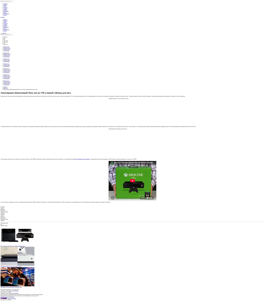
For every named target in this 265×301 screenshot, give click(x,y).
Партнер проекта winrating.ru (7, 297)
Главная (5, 3)
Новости (5, 5)
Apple (4, 6)
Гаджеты (5, 7)
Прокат (5, 14)
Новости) (5, 88)
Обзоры (5, 10)
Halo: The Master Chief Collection (82, 159)
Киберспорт (6, 13)
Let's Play (3, 17)
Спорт (4, 12)
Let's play (4, 33)
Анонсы (5, 8)
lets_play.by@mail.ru (13, 290)
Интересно (5, 11)
